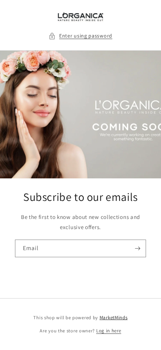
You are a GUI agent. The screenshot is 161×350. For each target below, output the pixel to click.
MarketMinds (114, 317)
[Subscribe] (137, 248)
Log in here (108, 330)
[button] (80, 36)
